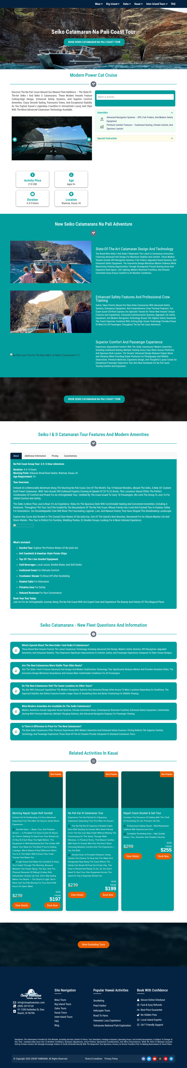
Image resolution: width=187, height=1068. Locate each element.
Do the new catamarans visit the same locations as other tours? (57, 686)
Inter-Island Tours (155, 4)
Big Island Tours (62, 1004)
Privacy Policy (111, 1058)
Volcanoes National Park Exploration (112, 1025)
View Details (21, 905)
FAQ (173, 4)
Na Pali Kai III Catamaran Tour (85, 813)
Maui (98, 4)
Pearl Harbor (99, 1005)
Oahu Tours (60, 1008)
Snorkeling (98, 1000)
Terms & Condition (93, 1058)
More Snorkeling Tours (93, 944)
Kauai (137, 4)
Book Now (52, 905)
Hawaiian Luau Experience (107, 1020)
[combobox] (135, 97)
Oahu (126, 4)
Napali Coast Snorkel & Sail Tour (142, 813)
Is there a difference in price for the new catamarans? (52, 726)
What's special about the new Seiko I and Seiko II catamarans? (55, 645)
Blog (56, 1025)
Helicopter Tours (101, 1010)
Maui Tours (60, 999)
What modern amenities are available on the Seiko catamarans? (56, 706)
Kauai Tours (60, 1012)
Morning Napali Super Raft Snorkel (32, 813)
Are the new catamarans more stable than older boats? (52, 665)
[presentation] (14, 139)
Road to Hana (100, 1015)
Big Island (111, 4)
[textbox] (135, 97)
